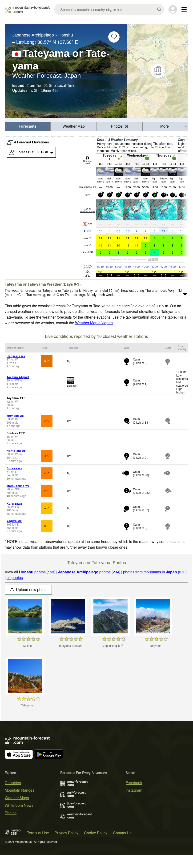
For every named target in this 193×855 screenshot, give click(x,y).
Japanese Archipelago (33, 35)
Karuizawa (14, 503)
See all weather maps (87, 210)
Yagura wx (14, 521)
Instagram (134, 790)
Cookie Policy (95, 832)
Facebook (134, 782)
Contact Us (122, 832)
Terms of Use (38, 832)
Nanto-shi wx (16, 451)
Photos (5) (119, 126)
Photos (10, 812)
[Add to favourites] (114, 37)
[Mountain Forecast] (27, 9)
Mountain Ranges (19, 790)
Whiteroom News (19, 805)
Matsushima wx (18, 486)
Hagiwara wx (16, 356)
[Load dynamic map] (157, 71)
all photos (15, 577)
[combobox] (109, 9)
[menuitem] (28, 126)
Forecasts (27, 126)
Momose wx (15, 415)
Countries (13, 782)
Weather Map (73, 126)
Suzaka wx (14, 468)
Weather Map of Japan (94, 322)
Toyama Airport (18, 377)
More (164, 126)
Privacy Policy (66, 832)
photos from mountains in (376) (155, 572)
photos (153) (37, 572)
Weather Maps (17, 797)
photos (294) (89, 572)
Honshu (65, 35)
